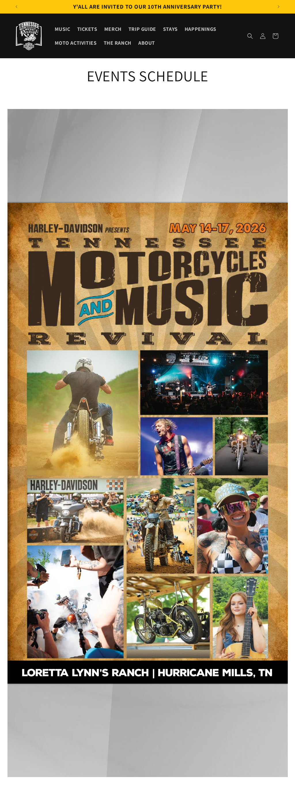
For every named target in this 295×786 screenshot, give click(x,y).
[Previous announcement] (16, 6)
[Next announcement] (278, 6)
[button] (250, 36)
